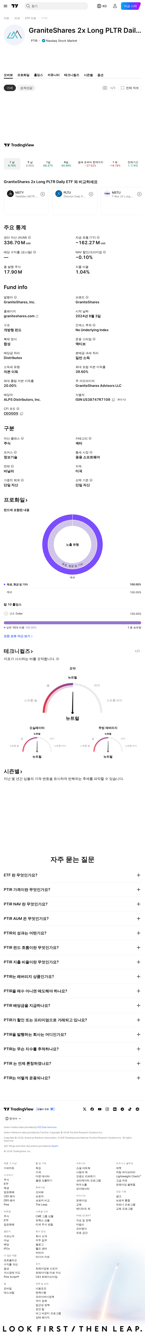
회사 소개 (41, 1236)
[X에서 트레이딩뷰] (84, 1109)
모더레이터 (82, 1188)
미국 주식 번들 (44, 1224)
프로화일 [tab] (23, 75)
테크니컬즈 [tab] (71, 75)
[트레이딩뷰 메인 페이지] (15, 6)
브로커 (40, 1196)
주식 (6, 1179)
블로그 (40, 1244)
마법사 (80, 1224)
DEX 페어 (9, 1200)
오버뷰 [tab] (8, 75)
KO (105, 6)
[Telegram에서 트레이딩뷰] (122, 1109)
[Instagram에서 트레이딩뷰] (107, 1109)
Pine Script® (11, 1276)
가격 (38, 1172)
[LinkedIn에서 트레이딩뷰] (114, 1109)
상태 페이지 (43, 1317)
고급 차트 (121, 1180)
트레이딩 (81, 1200)
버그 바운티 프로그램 (48, 1313)
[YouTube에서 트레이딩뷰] (99, 1109)
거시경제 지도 (12, 1272)
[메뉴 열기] (5, 6)
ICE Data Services (46, 1127)
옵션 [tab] (100, 75)
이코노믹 (9, 1236)
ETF (6, 1183)
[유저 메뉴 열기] (115, 6)
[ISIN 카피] (113, 400)
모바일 (8, 1288)
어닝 (6, 1240)
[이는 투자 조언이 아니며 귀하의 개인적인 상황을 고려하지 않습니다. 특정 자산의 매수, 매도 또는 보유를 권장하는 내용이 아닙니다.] (57, 659)
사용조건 (41, 1288)
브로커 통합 (123, 1200)
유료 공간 (82, 1232)
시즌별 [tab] (88, 75)
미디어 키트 (43, 1256)
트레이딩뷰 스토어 (47, 1268)
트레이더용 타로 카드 (48, 1272)
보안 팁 (40, 1309)
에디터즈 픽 (83, 1208)
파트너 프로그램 (125, 1204)
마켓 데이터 (43, 1176)
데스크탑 (9, 1292)
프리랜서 (81, 1228)
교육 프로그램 (124, 1208)
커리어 (40, 1252)
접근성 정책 (43, 1305)
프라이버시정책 (45, 1296)
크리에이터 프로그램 (88, 1180)
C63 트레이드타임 (47, 1276)
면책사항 (41, 1292)
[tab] (10, 88)
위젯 (118, 1168)
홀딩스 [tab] (38, 75)
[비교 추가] (42, 194)
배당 (6, 1244)
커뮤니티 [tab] (54, 75)
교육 (79, 1204)
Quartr (55, 1146)
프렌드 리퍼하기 (86, 1176)
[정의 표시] (29, 237)
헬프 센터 (41, 1248)
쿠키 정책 (41, 1300)
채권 (6, 1187)
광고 (118, 1196)
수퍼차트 (9, 1168)
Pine (6, 1204)
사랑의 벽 (82, 1172)
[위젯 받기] (113, 88)
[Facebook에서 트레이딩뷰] (92, 1109)
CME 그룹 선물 (44, 1216)
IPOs (7, 1248)
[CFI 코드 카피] (21, 413)
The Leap (41, 1204)
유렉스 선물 (43, 1220)
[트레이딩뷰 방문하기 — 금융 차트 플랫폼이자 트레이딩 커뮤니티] (19, 145)
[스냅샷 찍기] (105, 88)
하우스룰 (81, 1184)
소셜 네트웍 (83, 1168)
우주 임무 (41, 1240)
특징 (38, 1168)
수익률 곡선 (11, 1264)
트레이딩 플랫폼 (125, 1184)
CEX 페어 (9, 1196)
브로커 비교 (43, 1200)
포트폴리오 (10, 1260)
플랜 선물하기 (44, 1180)
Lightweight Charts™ (128, 1176)
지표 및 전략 (83, 1220)
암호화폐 (9, 1192)
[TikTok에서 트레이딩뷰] (130, 1109)
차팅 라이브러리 (125, 1172)
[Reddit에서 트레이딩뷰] (137, 1109)
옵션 (6, 1268)
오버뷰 (40, 1192)
